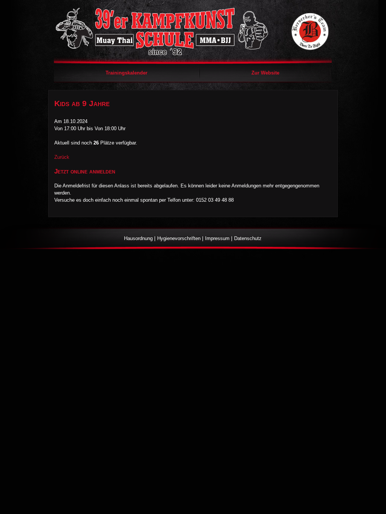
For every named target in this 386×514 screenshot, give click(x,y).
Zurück (61, 157)
